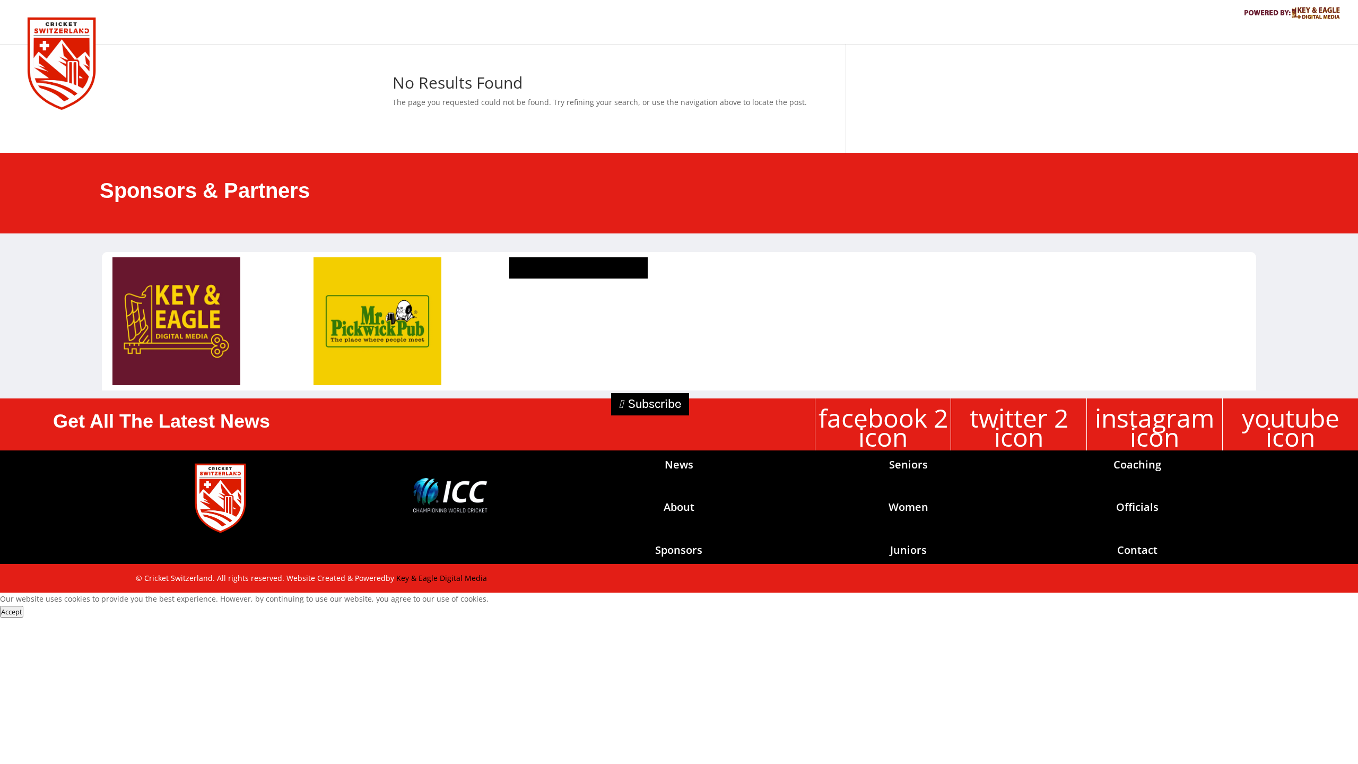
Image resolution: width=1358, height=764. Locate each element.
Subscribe (654, 404)
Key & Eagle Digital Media (441, 578)
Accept (11, 612)
